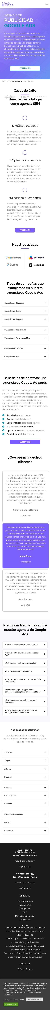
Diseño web (25, 920)
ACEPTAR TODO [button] (11, 1004)
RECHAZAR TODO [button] (34, 999)
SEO (25, 912)
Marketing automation (25, 916)
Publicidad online (25, 901)
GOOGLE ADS (19, 25)
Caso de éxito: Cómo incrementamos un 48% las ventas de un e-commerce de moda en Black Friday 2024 (25, 931)
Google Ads (25, 909)
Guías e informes (25, 969)
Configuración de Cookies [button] (14, 999)
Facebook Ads (25, 905)
